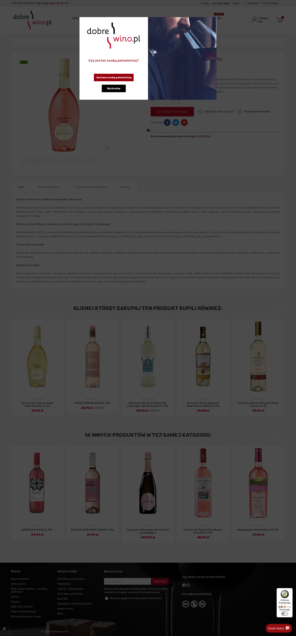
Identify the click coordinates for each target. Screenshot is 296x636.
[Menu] (290, 590)
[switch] (284, 614)
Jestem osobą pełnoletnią (114, 77)
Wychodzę (113, 88)
